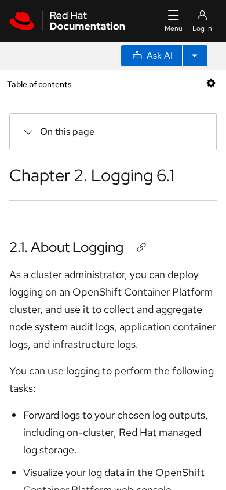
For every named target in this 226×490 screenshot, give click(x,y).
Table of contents (39, 83)
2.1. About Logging (66, 247)
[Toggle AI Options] (194, 55)
